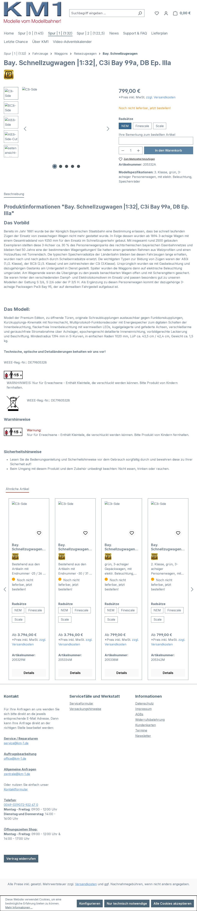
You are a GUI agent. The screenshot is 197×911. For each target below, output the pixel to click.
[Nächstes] (108, 128)
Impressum (143, 709)
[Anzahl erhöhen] (138, 150)
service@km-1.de (16, 743)
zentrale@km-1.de (17, 774)
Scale (160, 126)
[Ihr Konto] (166, 13)
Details (29, 673)
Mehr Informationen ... (19, 907)
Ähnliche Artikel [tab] (17, 489)
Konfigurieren (89, 903)
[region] (57, 128)
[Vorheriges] (25, 128)
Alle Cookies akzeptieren (172, 903)
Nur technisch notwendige (127, 903)
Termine (141, 730)
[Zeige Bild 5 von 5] (78, 166)
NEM (125, 126)
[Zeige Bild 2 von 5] (60, 166)
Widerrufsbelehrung (150, 720)
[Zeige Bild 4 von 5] (72, 166)
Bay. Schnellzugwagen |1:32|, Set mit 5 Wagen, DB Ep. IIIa (73, 547)
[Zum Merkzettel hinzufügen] (39, 533)
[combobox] (102, 13)
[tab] (14, 194)
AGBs (139, 714)
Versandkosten (86, 884)
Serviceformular (81, 703)
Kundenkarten (145, 725)
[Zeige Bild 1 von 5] (54, 166)
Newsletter (143, 736)
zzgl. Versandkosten (160, 97)
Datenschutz (144, 703)
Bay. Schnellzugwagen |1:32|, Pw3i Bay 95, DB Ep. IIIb (121, 547)
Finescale (142, 126)
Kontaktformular (16, 789)
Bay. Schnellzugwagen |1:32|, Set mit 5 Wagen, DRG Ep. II (27, 547)
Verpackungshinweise (85, 709)
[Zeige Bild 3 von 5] (66, 166)
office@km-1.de (15, 758)
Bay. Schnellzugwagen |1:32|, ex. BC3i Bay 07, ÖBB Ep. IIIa (167, 547)
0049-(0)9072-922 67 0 (21, 805)
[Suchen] (139, 13)
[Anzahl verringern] (123, 150)
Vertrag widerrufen (21, 859)
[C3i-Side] (66, 128)
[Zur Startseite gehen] (33, 12)
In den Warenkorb (168, 150)
